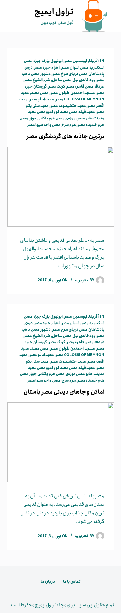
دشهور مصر (41, 74)
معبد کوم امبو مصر (53, 112)
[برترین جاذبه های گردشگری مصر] (60, 187)
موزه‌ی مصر (66, 118)
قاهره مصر (75, 86)
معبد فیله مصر (82, 112)
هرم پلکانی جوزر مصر (38, 118)
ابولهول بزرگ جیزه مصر (44, 61)
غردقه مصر (95, 86)
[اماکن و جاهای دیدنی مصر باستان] (60, 442)
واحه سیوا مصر (39, 125)
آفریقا (94, 61)
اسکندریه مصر (92, 67)
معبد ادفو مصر (42, 99)
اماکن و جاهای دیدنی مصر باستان (64, 392)
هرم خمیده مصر (91, 125)
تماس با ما (71, 581)
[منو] (13, 16)
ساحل (57, 80)
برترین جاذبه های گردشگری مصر (65, 136)
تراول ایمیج (54, 11)
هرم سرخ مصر (64, 125)
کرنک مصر (57, 86)
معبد (35, 93)
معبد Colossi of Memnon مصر (62, 96)
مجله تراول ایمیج (50, 605)
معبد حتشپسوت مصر (68, 106)
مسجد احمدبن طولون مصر (73, 93)
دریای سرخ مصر (65, 74)
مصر (45, 93)
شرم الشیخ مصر (37, 80)
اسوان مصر (70, 67)
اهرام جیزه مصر (47, 67)
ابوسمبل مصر (76, 61)
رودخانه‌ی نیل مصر (79, 80)
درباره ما (48, 581)
